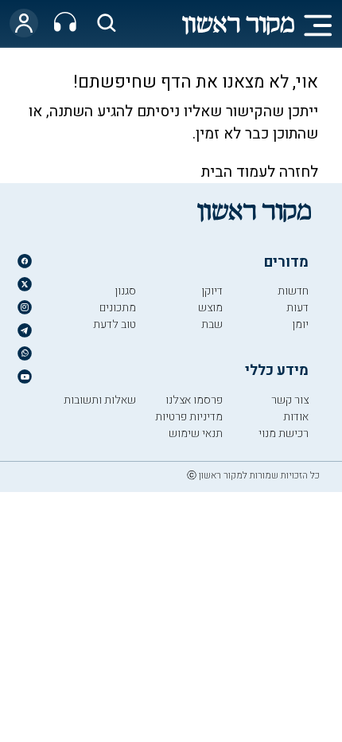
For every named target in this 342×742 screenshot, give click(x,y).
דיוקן (212, 291)
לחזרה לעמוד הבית (259, 172)
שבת (212, 324)
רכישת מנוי (283, 433)
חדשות (293, 291)
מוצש (210, 307)
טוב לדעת (114, 324)
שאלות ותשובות (100, 400)
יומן (300, 324)
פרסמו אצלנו (194, 400)
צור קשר (290, 400)
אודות (296, 416)
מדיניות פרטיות (189, 416)
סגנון (125, 291)
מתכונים (117, 307)
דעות (297, 307)
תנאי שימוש (196, 433)
